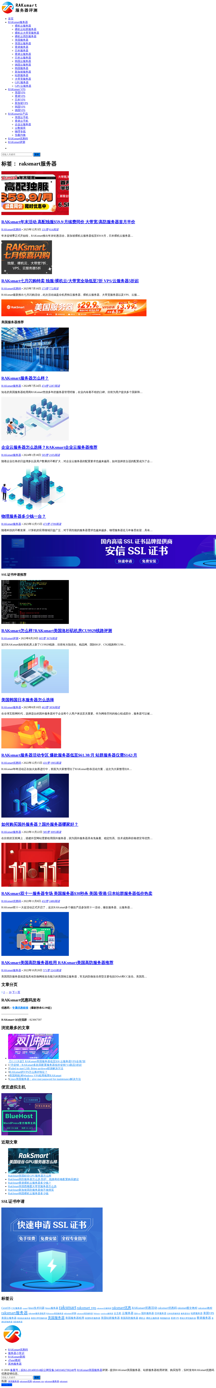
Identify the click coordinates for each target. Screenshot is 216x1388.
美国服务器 (21, 39)
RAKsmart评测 (16, 142)
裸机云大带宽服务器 (27, 32)
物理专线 (20, 131)
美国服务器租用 (74, 1317)
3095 (55, 832)
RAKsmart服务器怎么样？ (25, 378)
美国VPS (20, 92)
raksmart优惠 (121, 1308)
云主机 (117, 1313)
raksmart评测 (70, 1313)
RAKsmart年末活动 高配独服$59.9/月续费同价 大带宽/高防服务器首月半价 (68, 222)
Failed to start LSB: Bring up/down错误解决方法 (36, 1068)
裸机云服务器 (23, 25)
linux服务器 (51, 1308)
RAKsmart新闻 (16, 1356)
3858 (54, 707)
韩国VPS (20, 106)
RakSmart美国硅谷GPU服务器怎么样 (29, 1175)
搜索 (37, 154)
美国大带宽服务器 (39, 1318)
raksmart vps (86, 1308)
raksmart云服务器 (104, 1308)
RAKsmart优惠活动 (144, 1308)
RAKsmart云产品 (18, 113)
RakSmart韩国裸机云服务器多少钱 (28, 1193)
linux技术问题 (36, 1308)
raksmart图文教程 (187, 1308)
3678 (51, 638)
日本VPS (20, 99)
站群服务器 (21, 75)
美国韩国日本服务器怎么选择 (27, 700)
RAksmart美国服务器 (54, 1313)
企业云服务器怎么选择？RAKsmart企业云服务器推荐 (49, 447)
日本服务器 (21, 50)
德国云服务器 (23, 64)
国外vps (137, 1313)
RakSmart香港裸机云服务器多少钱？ (29, 1182)
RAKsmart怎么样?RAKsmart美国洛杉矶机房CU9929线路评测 (56, 630)
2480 (54, 901)
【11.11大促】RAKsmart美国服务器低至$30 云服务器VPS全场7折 (47, 1061)
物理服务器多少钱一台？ (23, 516)
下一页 (16, 992)
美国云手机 (21, 117)
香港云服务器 (23, 54)
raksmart (67, 1307)
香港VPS (20, 96)
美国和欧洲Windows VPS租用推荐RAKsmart (35, 1075)
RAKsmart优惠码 (18, 138)
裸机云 (142, 1318)
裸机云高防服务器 (25, 36)
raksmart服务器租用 (37, 1313)
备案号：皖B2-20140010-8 (25, 1370)
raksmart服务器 (14, 1313)
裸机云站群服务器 (25, 29)
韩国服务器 (21, 68)
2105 (54, 455)
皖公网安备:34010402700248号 (58, 1370)
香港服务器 (21, 47)
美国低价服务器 (23, 1318)
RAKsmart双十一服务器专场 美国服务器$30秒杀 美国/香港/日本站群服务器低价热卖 (76, 893)
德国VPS (20, 110)
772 (54, 288)
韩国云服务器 (23, 61)
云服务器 (127, 1313)
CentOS (5, 1308)
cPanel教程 (14, 1360)
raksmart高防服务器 (85, 1313)
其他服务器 (15, 1363)
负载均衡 (20, 135)
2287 (54, 385)
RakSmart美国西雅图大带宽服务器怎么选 (32, 1186)
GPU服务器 (22, 82)
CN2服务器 (16, 1308)
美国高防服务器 (129, 1318)
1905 (55, 762)
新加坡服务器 (23, 71)
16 (10, 992)
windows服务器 (107, 1313)
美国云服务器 (23, 43)
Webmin (96, 1313)
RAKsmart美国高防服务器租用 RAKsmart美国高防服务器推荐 (57, 962)
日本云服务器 (23, 57)
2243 (55, 970)
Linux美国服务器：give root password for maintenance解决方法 (45, 1079)
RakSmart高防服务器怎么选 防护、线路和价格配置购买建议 (43, 1179)
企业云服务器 (23, 124)
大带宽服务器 (23, 78)
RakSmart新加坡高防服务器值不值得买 (31, 1189)
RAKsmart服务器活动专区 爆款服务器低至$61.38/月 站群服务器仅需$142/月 (69, 755)
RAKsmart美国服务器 (89, 1370)
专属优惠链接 (20, 1007)
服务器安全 (185, 1313)
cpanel (25, 1308)
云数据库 (20, 128)
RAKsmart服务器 (18, 22)
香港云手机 (21, 120)
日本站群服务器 (173, 1313)
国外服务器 (147, 1313)
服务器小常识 (16, 1353)
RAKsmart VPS (16, 89)
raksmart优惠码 (167, 1308)
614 (54, 229)
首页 (11, 18)
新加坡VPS (21, 103)
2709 (55, 524)
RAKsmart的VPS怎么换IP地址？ (28, 1072)
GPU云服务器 (23, 86)
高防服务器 (17, 1322)
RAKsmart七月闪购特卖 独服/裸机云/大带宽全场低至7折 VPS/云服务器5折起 (70, 281)
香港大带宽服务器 (188, 1318)
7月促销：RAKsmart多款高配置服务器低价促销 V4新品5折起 (45, 1064)
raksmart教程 (205, 1308)
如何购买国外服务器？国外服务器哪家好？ (39, 824)
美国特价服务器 (92, 1318)
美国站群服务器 (110, 1318)
